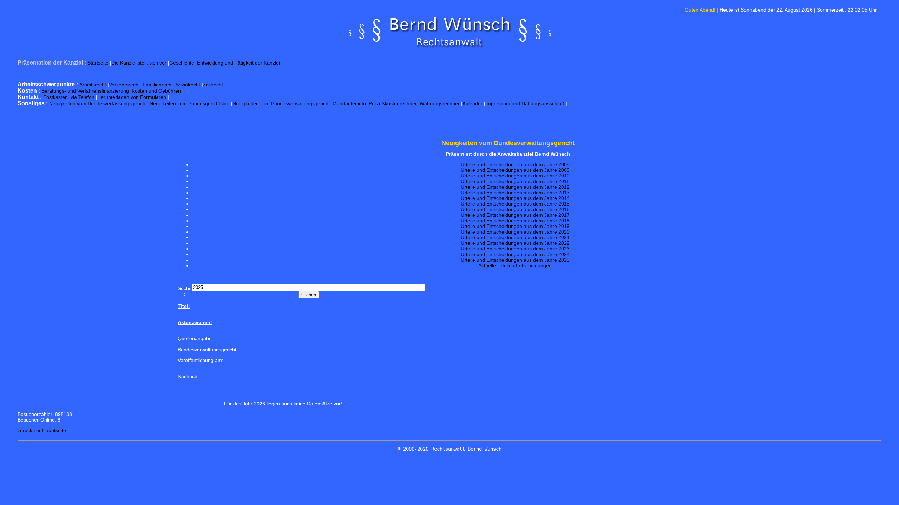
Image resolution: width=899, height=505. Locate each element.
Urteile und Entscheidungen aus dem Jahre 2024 (515, 254)
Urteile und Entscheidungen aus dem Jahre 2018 (515, 220)
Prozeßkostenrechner (393, 103)
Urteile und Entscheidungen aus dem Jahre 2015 (515, 204)
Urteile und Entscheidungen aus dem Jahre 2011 (515, 181)
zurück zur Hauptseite (42, 430)
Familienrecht (158, 84)
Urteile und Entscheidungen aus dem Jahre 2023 (515, 248)
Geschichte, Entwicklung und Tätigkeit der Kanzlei (224, 63)
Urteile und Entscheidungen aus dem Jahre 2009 (515, 170)
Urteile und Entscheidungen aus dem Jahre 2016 (515, 209)
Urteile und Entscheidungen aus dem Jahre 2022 (515, 243)
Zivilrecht (213, 84)
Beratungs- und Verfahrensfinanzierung (85, 91)
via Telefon (82, 97)
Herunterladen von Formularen (131, 97)
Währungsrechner (440, 103)
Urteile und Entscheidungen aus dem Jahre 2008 (515, 164)
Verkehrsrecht (124, 84)
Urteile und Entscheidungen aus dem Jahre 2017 (515, 215)
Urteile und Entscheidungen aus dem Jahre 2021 (515, 237)
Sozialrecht (188, 84)
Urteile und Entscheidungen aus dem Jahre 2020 (515, 232)
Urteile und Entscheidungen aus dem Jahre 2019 (515, 226)
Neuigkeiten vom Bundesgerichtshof (190, 103)
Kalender (472, 103)
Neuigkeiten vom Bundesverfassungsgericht (98, 103)
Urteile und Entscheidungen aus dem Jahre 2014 (515, 198)
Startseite (98, 63)
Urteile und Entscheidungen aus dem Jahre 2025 (515, 260)
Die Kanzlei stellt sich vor (138, 63)
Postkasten (55, 97)
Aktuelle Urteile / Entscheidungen (515, 265)
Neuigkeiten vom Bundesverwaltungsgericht (281, 103)
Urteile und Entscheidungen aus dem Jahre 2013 (515, 192)
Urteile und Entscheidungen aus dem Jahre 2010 (515, 176)
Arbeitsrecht (92, 84)
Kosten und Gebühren (156, 91)
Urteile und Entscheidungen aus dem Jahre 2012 (515, 187)
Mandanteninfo (349, 103)
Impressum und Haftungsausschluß (524, 103)
